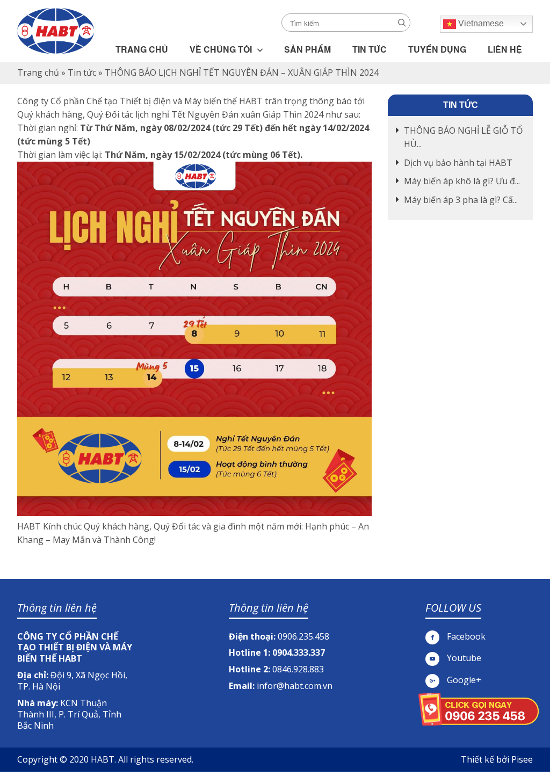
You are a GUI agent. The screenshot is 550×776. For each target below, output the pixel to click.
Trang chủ (38, 72)
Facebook (465, 636)
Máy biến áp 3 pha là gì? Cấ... (461, 200)
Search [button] (402, 22)
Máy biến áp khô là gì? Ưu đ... (462, 181)
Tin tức (82, 72)
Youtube (463, 658)
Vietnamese (480, 23)
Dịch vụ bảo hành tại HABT (458, 163)
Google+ (463, 680)
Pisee (522, 759)
